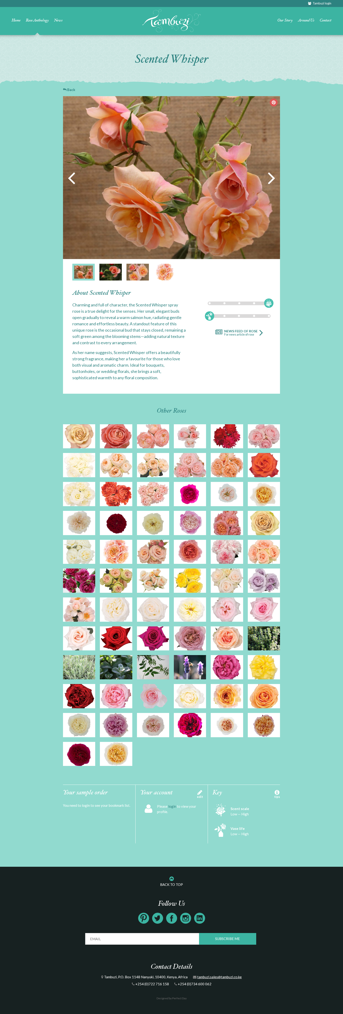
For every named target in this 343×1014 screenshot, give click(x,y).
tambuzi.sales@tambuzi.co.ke (219, 977)
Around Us (306, 21)
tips (277, 796)
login (172, 806)
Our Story (285, 21)
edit (200, 796)
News (58, 21)
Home (16, 21)
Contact (325, 21)
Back (70, 90)
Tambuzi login (321, 3)
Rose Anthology (37, 21)
